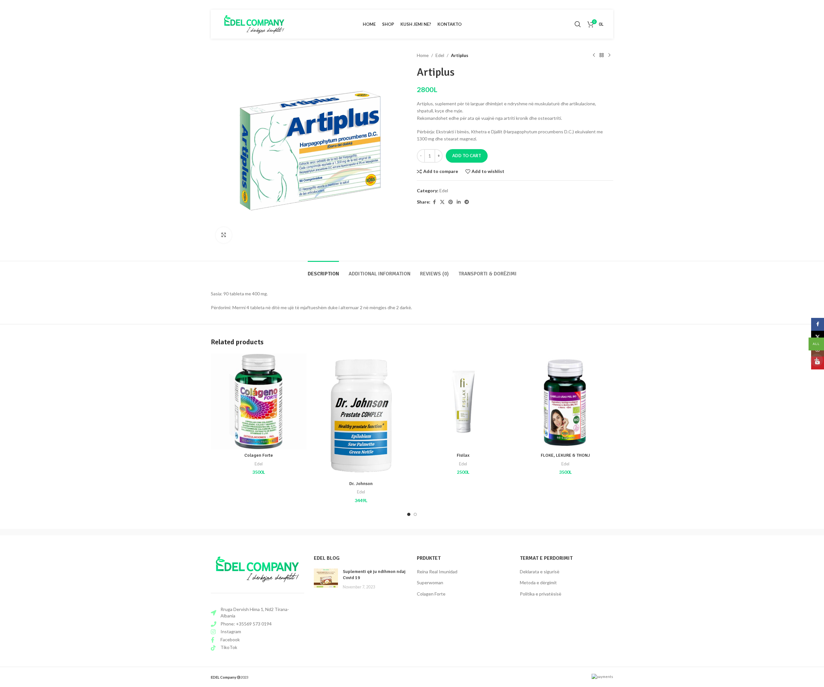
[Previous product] (594, 55)
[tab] (323, 271)
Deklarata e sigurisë (539, 571)
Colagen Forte (258, 455)
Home (423, 55)
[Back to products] (601, 55)
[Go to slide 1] (408, 514)
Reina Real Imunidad (437, 571)
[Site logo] (254, 23)
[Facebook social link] (434, 202)
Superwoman (430, 582)
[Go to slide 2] (415, 514)
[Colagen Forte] (259, 402)
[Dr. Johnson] (361, 416)
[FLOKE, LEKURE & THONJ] (565, 402)
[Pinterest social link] (450, 202)
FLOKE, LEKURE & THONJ (565, 455)
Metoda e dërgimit (538, 582)
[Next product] (609, 55)
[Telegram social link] (467, 202)
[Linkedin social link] (459, 202)
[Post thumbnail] (326, 579)
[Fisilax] (463, 402)
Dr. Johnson (361, 483)
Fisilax (463, 455)
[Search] (577, 24)
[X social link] (442, 202)
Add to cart (466, 155)
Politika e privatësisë (540, 593)
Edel (439, 55)
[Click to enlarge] (224, 235)
